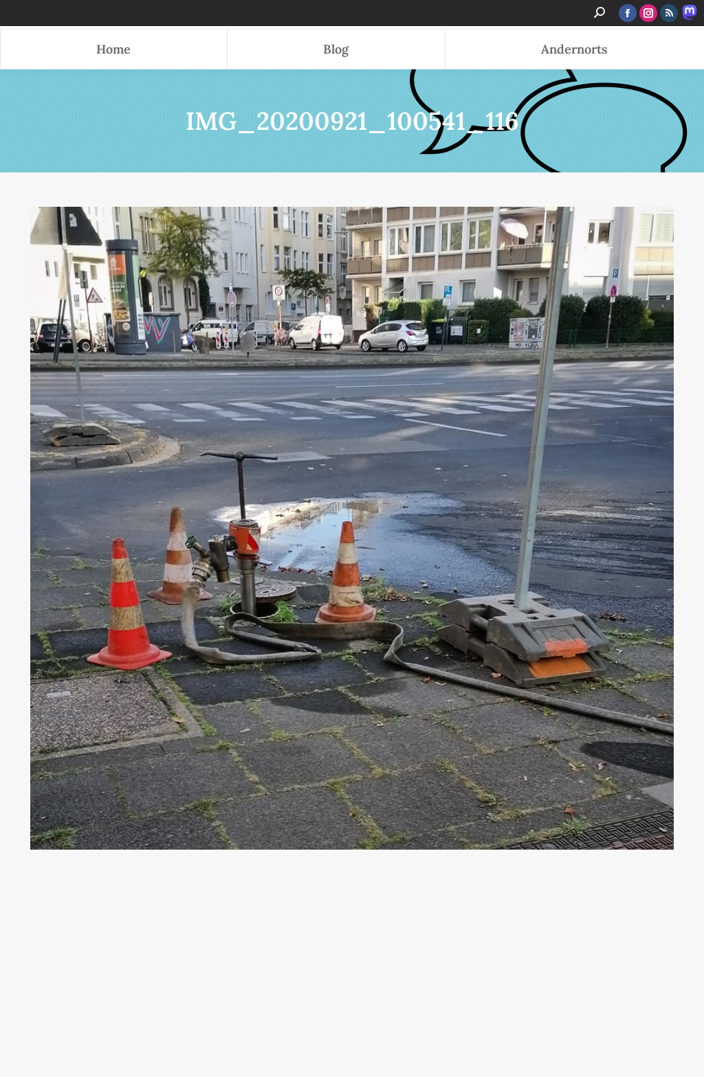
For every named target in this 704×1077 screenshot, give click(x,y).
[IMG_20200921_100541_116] (352, 528)
